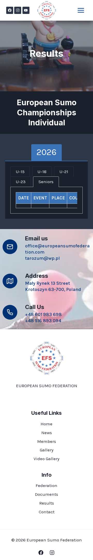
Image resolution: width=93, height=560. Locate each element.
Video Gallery (46, 458)
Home (46, 423)
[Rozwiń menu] (81, 10)
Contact (47, 511)
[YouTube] (25, 10)
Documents (46, 494)
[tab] (46, 152)
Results (46, 503)
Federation (46, 485)
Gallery (46, 449)
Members (46, 441)
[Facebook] (9, 10)
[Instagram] (17, 10)
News (46, 432)
